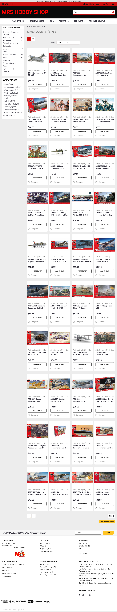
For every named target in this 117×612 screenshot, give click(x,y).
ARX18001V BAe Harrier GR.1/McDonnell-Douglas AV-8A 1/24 (59, 353)
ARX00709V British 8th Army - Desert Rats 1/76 (58, 121)
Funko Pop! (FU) (9, 101)
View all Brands (9, 115)
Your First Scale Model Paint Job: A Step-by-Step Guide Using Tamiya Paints (96, 579)
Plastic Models (8, 37)
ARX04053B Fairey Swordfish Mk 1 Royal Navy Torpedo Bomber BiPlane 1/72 (82, 260)
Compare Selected (106, 521)
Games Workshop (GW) (12, 87)
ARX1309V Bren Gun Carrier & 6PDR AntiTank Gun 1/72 (59, 307)
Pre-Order (7, 60)
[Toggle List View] (33, 39)
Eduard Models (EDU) (11, 104)
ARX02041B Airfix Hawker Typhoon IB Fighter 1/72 (104, 167)
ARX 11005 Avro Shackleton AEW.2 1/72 (35, 121)
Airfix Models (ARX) (39, 26)
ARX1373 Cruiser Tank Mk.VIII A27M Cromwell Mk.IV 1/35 (37, 353)
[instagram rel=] (83, 595)
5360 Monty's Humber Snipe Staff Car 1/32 (59, 74)
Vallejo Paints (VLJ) (11, 93)
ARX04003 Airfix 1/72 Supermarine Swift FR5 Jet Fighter (37, 260)
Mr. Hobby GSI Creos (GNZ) (11, 97)
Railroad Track (8, 69)
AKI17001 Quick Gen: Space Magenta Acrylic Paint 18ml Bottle (104, 74)
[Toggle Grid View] (29, 39)
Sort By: (52, 43)
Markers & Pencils (10, 55)
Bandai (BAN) (8, 84)
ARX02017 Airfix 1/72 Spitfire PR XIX (81, 167)
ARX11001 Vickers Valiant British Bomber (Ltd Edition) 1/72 (104, 260)
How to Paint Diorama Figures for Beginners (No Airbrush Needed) (94, 570)
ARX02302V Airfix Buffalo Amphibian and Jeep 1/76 (36, 214)
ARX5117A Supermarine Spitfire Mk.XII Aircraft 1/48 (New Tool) (104, 447)
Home (29, 26)
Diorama (6, 49)
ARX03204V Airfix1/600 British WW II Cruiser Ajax (81, 214)
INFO (50, 21)
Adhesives (7, 40)
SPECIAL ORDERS (37, 21)
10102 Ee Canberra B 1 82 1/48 (37, 74)
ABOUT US (63, 21)
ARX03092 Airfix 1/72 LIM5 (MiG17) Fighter (59, 214)
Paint (5, 57)
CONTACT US (79, 21)
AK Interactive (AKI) (11, 90)
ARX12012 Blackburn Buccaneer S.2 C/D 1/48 (36, 307)
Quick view (37, 67)
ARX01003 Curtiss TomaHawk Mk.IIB (58, 167)
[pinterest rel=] (86, 595)
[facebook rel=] (80, 595)
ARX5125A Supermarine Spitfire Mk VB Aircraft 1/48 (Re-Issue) (59, 493)
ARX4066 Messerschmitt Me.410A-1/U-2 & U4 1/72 (81, 400)
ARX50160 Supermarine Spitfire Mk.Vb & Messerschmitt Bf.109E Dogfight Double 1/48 (59, 447)
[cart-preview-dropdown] (112, 4)
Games (5, 52)
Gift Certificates (45, 543)
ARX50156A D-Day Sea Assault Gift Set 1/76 (37, 447)
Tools (5, 66)
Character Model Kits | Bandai (11, 33)
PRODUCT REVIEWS (97, 21)
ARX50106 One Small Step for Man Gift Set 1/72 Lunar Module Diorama (105, 400)
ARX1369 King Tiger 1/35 (104, 307)
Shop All (6, 72)
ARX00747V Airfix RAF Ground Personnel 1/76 (105, 121)
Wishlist (43, 546)
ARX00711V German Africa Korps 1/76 (81, 121)
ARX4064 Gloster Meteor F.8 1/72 (58, 400)
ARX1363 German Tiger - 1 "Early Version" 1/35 (80, 307)
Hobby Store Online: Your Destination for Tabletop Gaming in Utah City (95, 565)
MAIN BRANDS (18, 21)
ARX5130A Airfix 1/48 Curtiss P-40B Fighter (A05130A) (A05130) (82, 493)
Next (111, 516)
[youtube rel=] (90, 595)
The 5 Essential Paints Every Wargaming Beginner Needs (95, 584)
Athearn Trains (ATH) (11, 110)
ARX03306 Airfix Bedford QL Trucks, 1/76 (104, 214)
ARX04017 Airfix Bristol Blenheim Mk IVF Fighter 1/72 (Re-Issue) (59, 260)
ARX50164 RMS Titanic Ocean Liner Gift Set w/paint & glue (81, 447)
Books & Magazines (10, 43)
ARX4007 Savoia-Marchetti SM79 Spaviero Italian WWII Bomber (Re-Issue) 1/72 (37, 400)
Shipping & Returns (46, 551)
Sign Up (105, 4)
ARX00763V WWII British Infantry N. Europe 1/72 (35, 167)
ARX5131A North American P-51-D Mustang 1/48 (102, 493)
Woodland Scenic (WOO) (13, 113)
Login (98, 4)
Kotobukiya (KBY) (10, 107)
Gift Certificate (88, 4)
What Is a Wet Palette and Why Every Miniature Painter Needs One (96, 575)
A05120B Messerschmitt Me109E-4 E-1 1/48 (80, 74)
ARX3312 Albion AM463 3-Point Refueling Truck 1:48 (104, 353)
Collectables (7, 46)
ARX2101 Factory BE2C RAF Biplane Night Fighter (80, 353)
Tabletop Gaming (9, 63)
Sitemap (22, 610)
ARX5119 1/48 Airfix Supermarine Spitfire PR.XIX (37, 493)
